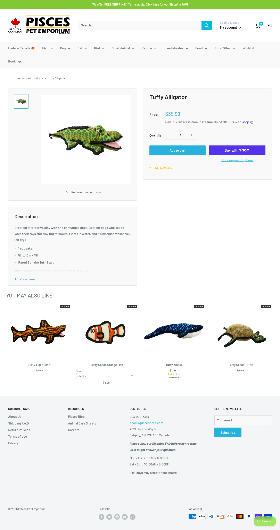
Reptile (147, 48)
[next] (270, 346)
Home (20, 78)
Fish (45, 48)
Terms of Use (17, 436)
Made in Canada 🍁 (21, 48)
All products (35, 78)
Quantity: (156, 135)
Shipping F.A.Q (18, 423)
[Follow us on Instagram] (117, 517)
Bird (97, 48)
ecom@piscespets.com (146, 423)
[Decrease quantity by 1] (169, 135)
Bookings (15, 61)
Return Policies (19, 430)
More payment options (237, 160)
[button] (161, 168)
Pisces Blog (76, 416)
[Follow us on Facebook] (101, 517)
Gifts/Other (222, 48)
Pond (199, 48)
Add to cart (178, 150)
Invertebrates (174, 48)
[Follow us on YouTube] (125, 517)
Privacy (13, 443)
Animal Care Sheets (82, 423)
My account (229, 27)
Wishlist (248, 48)
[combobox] (139, 25)
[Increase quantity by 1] (191, 135)
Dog (63, 48)
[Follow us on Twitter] (109, 517)
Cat (79, 48)
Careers (74, 430)
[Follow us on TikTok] (132, 517)
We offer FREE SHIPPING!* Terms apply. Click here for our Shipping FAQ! (140, 4)
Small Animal (121, 48)
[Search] (206, 25)
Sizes (79, 371)
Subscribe (228, 432)
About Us (14, 416)
